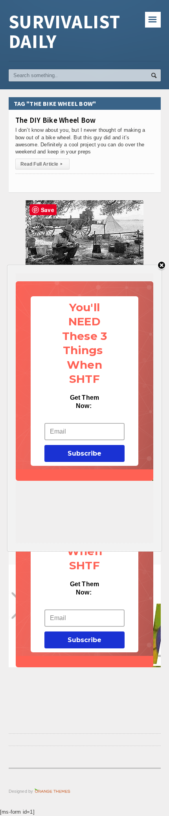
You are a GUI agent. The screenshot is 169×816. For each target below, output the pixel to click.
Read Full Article (41, 164)
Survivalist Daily (64, 31)
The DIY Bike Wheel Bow (55, 120)
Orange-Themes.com (52, 791)
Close (161, 266)
